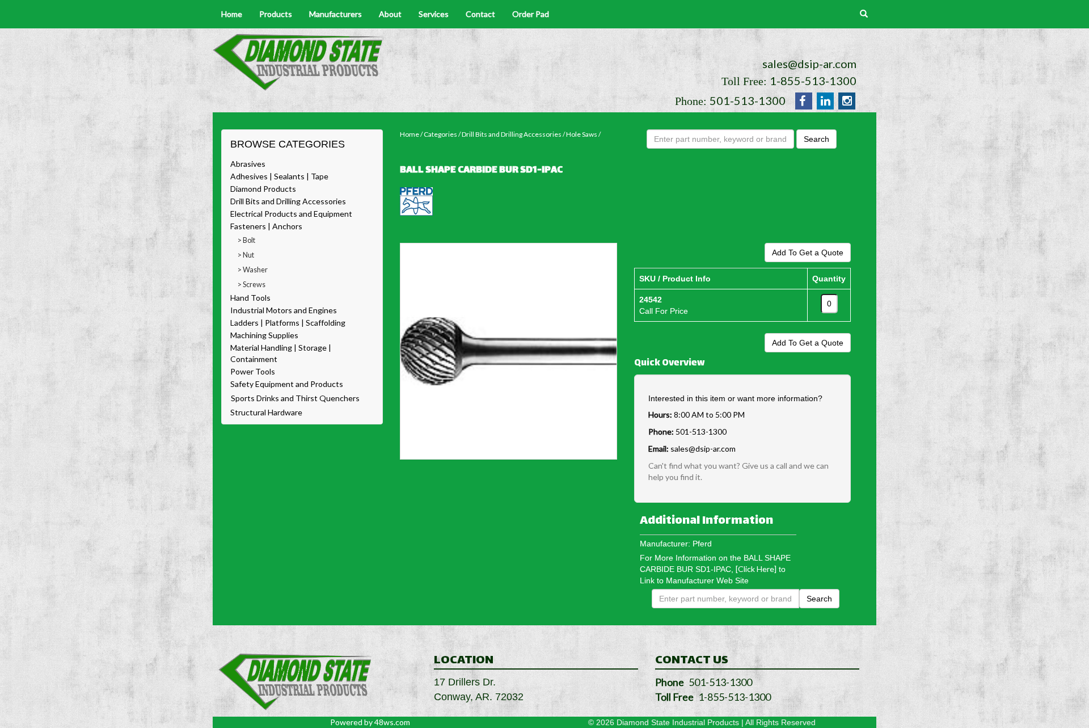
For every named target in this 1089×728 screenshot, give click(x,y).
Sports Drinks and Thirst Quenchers (295, 398)
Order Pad (530, 14)
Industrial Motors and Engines (283, 310)
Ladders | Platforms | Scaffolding (287, 322)
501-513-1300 (748, 100)
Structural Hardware (266, 412)
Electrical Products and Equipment (291, 213)
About (390, 14)
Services (434, 14)
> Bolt (246, 240)
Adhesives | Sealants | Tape (279, 176)
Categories (440, 134)
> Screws (251, 284)
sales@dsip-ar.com (809, 63)
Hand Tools (250, 297)
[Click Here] (756, 569)
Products (275, 14)
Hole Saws (581, 134)
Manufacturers (335, 14)
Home (231, 14)
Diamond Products (263, 188)
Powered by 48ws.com (370, 722)
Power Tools (252, 371)
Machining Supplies (264, 335)
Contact (480, 14)
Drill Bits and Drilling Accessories (288, 201)
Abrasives (247, 164)
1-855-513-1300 (813, 80)
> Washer (253, 270)
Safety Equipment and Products (286, 384)
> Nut (246, 255)
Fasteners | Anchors (266, 226)
